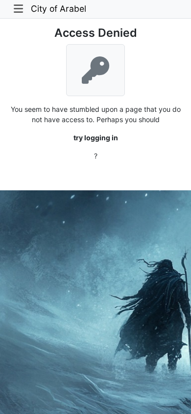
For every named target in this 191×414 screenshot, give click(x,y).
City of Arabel (58, 8)
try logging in (95, 137)
